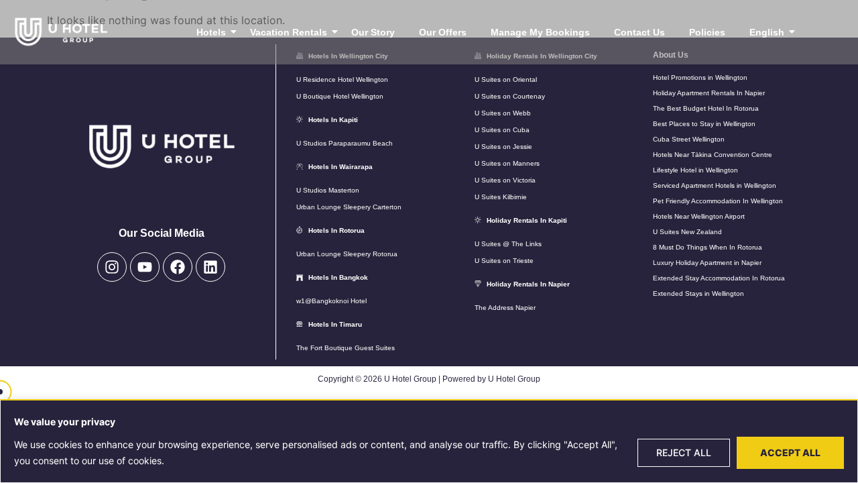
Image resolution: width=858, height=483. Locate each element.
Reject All (683, 452)
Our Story (373, 32)
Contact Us (639, 32)
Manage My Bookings (540, 32)
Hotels (211, 32)
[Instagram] (112, 267)
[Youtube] (145, 267)
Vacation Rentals (288, 32)
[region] (429, 441)
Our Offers (443, 32)
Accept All (790, 452)
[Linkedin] (210, 267)
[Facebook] (177, 267)
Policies (707, 32)
